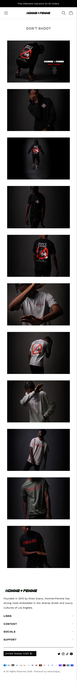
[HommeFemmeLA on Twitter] (59, 654)
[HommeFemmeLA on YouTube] (71, 654)
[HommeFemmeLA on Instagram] (63, 654)
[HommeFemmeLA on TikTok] (67, 654)
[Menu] (6, 13)
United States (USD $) (18, 653)
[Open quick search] (63, 13)
